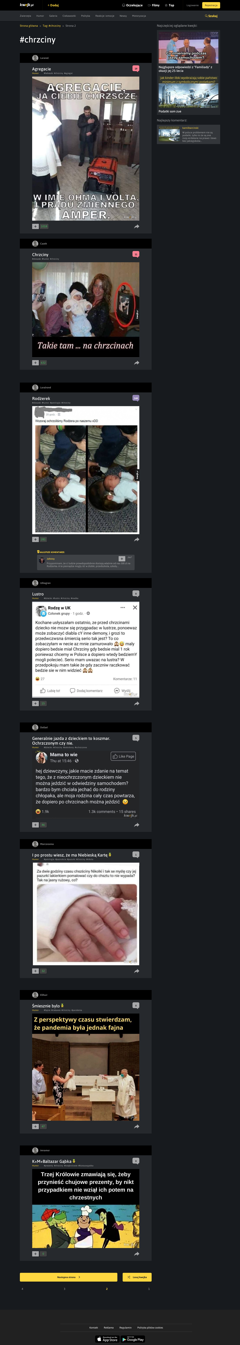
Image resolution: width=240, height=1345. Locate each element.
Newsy (123, 15)
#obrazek (36, 259)
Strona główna (29, 25)
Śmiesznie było (46, 1006)
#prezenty (48, 1165)
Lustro (38, 594)
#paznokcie (60, 859)
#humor (45, 259)
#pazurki (71, 859)
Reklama (109, 1327)
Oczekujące (134, 5)
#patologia (55, 403)
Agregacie (41, 69)
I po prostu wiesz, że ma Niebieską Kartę (70, 855)
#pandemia (77, 1010)
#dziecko (48, 598)
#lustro (56, 598)
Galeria (53, 15)
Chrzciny (40, 254)
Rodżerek (41, 398)
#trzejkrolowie (70, 1165)
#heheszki (48, 73)
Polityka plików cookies (150, 1327)
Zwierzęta (25, 15)
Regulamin (125, 1327)
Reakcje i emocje (104, 15)
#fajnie (47, 1010)
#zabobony (68, 747)
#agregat (68, 73)
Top (171, 5)
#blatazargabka (85, 1165)
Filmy (156, 5)
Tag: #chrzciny (52, 25)
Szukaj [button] (213, 16)
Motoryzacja (139, 15)
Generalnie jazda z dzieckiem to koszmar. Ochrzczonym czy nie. (71, 740)
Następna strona (66, 1277)
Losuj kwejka (140, 1277)
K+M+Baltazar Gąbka (52, 1161)
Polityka (85, 15)
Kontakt (93, 1327)
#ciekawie (55, 1010)
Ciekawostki (69, 15)
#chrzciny (58, 73)
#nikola (89, 859)
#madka (74, 598)
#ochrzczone (81, 747)
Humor (40, 15)
